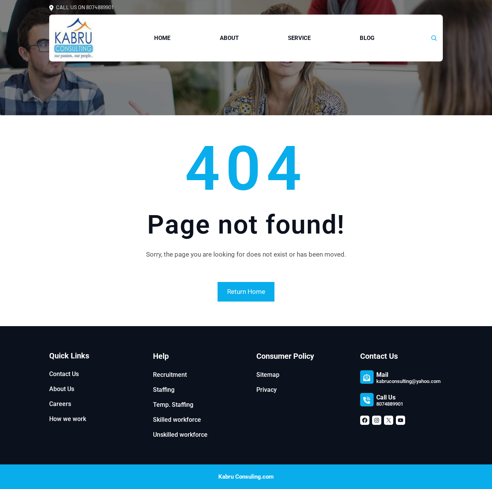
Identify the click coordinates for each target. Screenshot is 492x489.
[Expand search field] (434, 38)
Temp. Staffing (173, 404)
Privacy (266, 389)
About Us (61, 389)
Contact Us (64, 374)
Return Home (246, 291)
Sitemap (267, 374)
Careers (60, 404)
